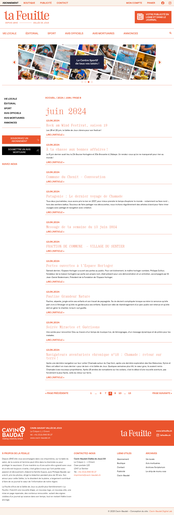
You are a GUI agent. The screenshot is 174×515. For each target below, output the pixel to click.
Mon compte (134, 3)
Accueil (50, 97)
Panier (151, 3)
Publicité (46, 3)
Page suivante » (162, 393)
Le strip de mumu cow (156, 471)
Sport (52, 33)
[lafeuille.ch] (157, 435)
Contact (62, 3)
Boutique (29, 3)
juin (68, 97)
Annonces (131, 33)
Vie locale (9, 33)
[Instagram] (169, 2)
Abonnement (10, 3)
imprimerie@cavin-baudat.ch (87, 475)
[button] (14, 62)
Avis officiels (74, 33)
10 (120, 393)
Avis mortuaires (103, 33)
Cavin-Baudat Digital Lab (160, 511)
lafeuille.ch (165, 435)
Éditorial (32, 33)
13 (129, 393)
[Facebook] (162, 2)
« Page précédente (56, 393)
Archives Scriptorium (155, 467)
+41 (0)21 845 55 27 (87, 472)
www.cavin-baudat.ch (40, 438)
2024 (60, 97)
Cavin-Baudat (123, 475)
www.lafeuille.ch (164, 431)
